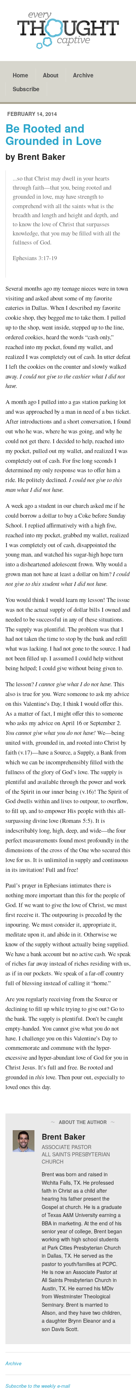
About (50, 75)
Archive (83, 75)
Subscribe (26, 89)
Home (20, 75)
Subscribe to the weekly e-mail (37, 1385)
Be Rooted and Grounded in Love (53, 134)
